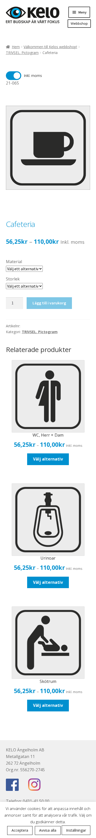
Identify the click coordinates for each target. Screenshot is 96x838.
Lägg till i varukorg (49, 302)
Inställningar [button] (76, 830)
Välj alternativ (48, 459)
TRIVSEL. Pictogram (22, 52)
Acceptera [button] (20, 830)
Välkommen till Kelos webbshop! (50, 46)
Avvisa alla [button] (47, 830)
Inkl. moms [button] (33, 75)
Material (14, 261)
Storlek (13, 279)
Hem (16, 46)
